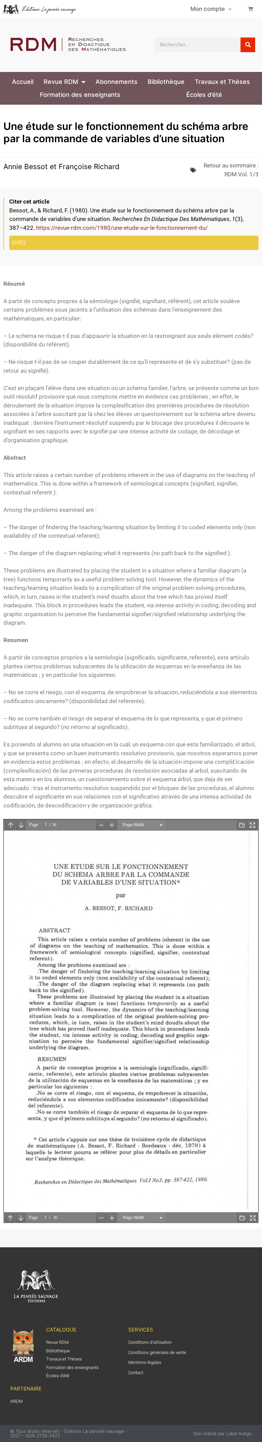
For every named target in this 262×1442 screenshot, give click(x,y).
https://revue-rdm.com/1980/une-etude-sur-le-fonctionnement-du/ (122, 227)
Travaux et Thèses (222, 81)
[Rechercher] (248, 45)
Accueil (22, 81)
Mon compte (207, 8)
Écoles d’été (204, 94)
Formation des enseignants (80, 94)
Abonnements (116, 81)
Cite (19, 242)
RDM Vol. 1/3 (241, 174)
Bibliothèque (166, 81)
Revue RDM (61, 81)
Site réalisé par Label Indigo (222, 1433)
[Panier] (250, 9)
